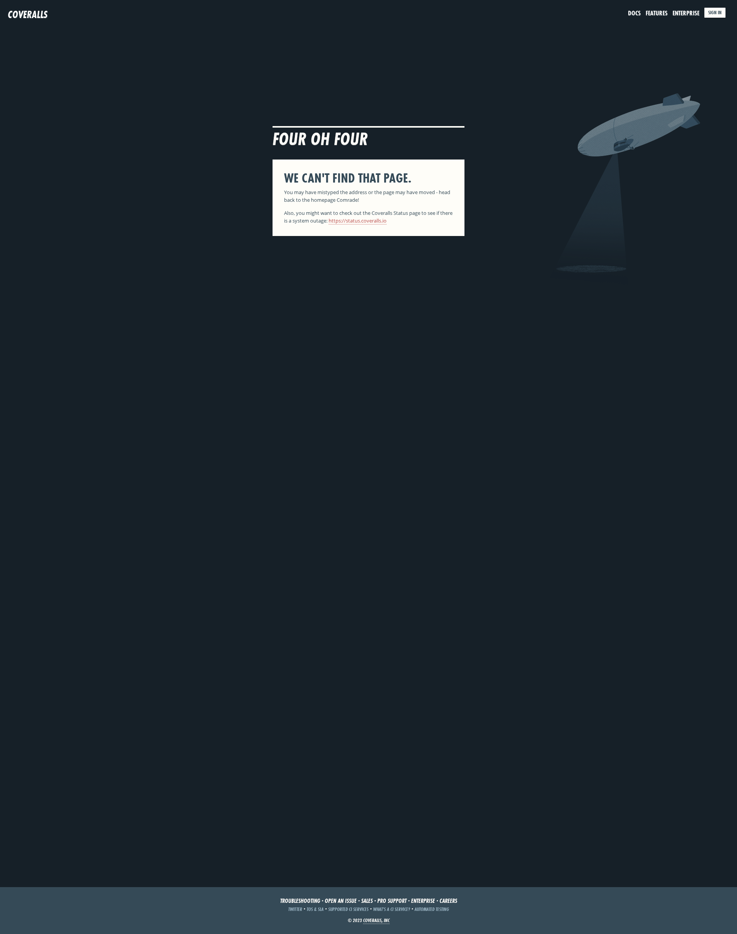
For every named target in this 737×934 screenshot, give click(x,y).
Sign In (715, 12)
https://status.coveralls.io (358, 220)
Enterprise (686, 12)
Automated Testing (432, 909)
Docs (634, 12)
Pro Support (392, 901)
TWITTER (295, 909)
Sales (367, 901)
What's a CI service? (391, 909)
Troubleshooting (300, 901)
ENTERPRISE (423, 901)
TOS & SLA (315, 909)
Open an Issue (341, 901)
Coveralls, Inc (376, 920)
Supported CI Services (348, 909)
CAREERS (448, 901)
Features (657, 12)
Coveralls (28, 14)
